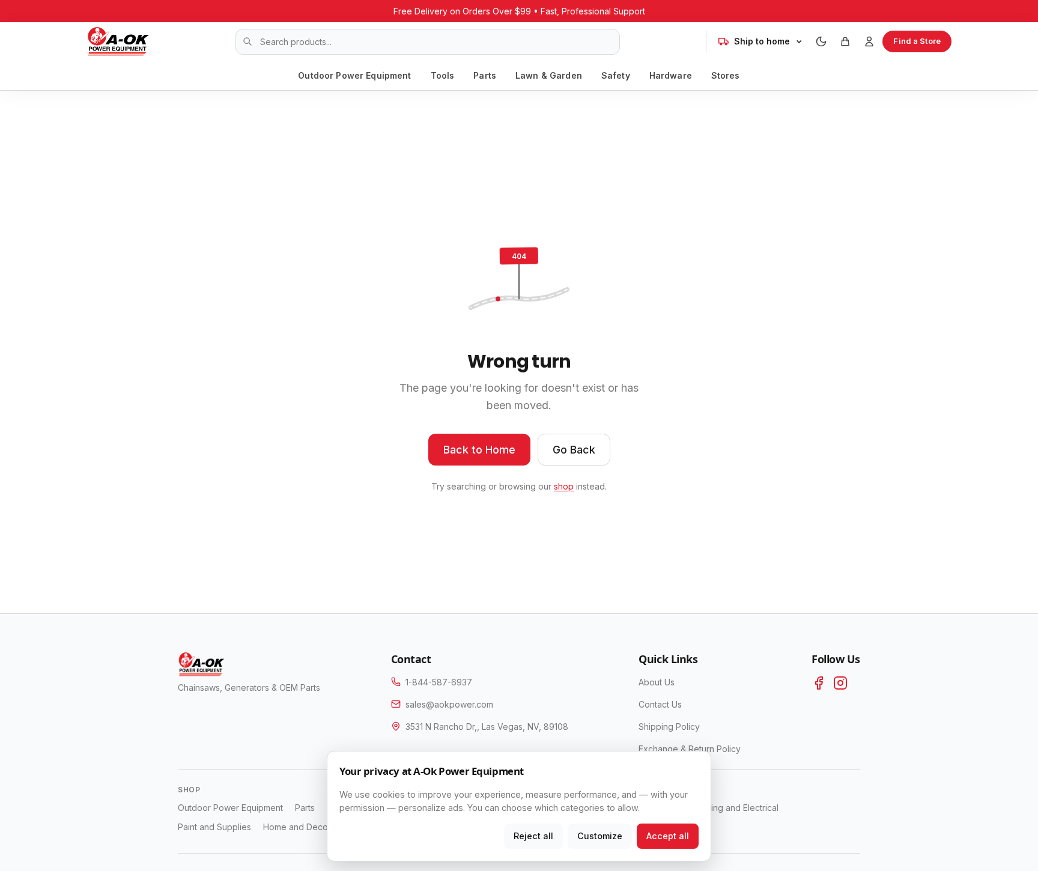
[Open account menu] (869, 41)
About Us (657, 682)
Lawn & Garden (548, 75)
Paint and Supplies (214, 827)
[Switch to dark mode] (821, 41)
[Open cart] (845, 41)
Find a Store (917, 41)
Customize (599, 836)
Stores (725, 75)
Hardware (670, 75)
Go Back (574, 449)
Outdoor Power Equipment (354, 75)
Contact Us (660, 704)
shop (564, 486)
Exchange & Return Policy (690, 749)
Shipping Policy (669, 726)
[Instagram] (840, 683)
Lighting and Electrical (735, 808)
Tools (443, 75)
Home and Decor (297, 827)
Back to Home (479, 449)
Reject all (533, 836)
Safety (615, 75)
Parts (484, 75)
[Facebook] (819, 683)
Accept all (667, 836)
